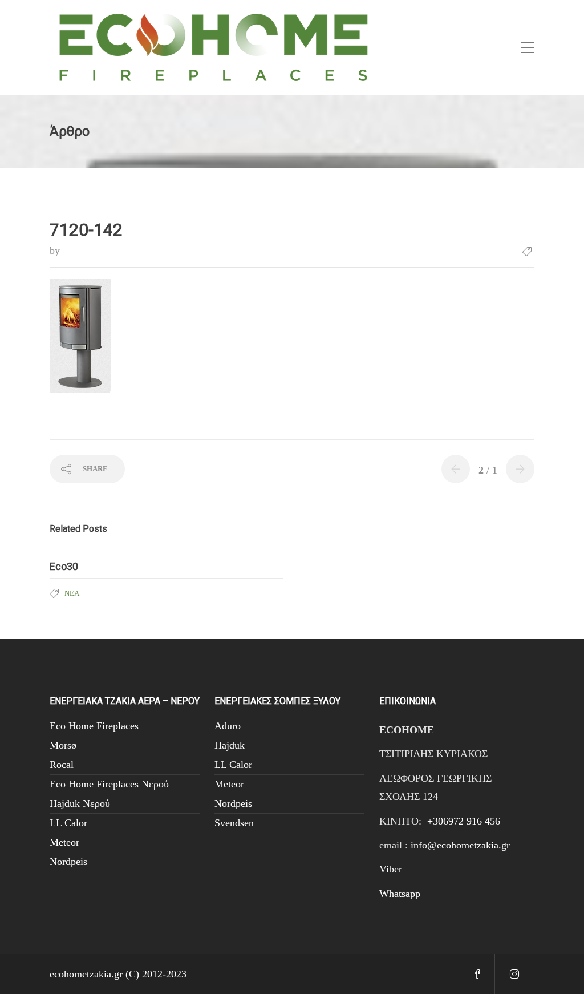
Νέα (71, 593)
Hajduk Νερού (80, 803)
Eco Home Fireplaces (94, 726)
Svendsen (234, 823)
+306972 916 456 (463, 821)
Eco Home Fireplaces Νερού (109, 784)
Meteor (64, 842)
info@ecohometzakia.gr (460, 845)
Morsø (63, 745)
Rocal (62, 764)
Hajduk (229, 745)
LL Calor (68, 823)
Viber (390, 869)
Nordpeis (68, 861)
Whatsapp (399, 893)
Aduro (227, 726)
